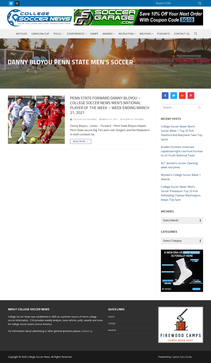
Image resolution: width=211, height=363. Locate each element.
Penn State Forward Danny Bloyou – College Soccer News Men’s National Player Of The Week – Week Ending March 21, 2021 (109, 105)
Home (111, 316)
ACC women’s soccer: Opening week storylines (179, 165)
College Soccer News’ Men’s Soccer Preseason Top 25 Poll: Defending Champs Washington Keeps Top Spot (180, 193)
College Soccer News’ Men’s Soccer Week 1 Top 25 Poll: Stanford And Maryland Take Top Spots (181, 133)
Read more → (80, 141)
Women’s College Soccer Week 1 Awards (181, 177)
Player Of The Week (133, 119)
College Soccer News (84, 119)
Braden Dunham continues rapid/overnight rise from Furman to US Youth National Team (182, 151)
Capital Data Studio (182, 356)
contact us (86, 331)
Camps (112, 323)
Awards (112, 330)
